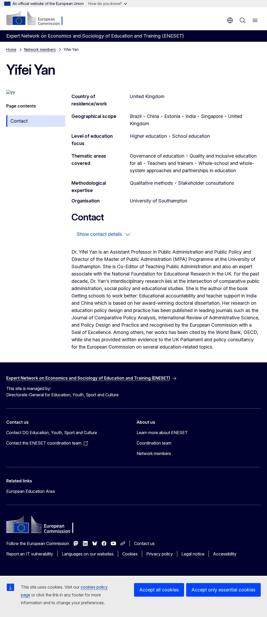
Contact (19, 121)
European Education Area (30, 491)
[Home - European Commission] (38, 18)
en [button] (230, 20)
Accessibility (224, 553)
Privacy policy (159, 553)
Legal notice (192, 553)
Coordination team (154, 443)
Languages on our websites (88, 553)
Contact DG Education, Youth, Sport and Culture (51, 432)
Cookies (130, 553)
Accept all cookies (159, 589)
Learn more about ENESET (162, 432)
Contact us (144, 543)
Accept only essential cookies (223, 589)
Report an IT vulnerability (29, 553)
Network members (40, 49)
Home (11, 49)
